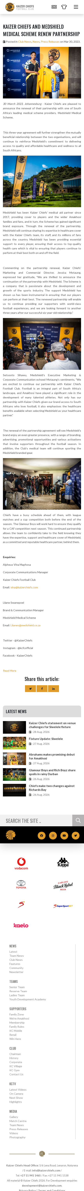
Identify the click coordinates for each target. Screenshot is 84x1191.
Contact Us (16, 1074)
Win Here (15, 1038)
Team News (16, 955)
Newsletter (16, 972)
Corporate (15, 1062)
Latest (13, 951)
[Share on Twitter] (30, 688)
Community (16, 968)
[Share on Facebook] (42, 688)
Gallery (13, 1117)
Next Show (16, 1097)
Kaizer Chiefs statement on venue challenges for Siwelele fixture (52, 725)
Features (14, 963)
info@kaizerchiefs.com (46, 1170)
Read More (9, 670)
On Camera (16, 1093)
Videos (13, 1133)
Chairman (15, 1054)
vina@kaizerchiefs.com (24, 587)
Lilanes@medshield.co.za (25, 625)
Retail (12, 1034)
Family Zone (16, 1014)
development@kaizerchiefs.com (42, 1185)
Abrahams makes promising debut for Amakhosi (52, 756)
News (36, 41)
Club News (24, 41)
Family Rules (16, 1026)
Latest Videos (18, 1089)
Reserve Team (18, 991)
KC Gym (14, 1070)
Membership (17, 1022)
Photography (17, 1137)
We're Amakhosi (19, 1018)
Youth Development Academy (27, 999)
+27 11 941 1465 (30, 1175)
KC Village (15, 1066)
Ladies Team (17, 995)
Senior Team (17, 987)
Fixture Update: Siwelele (46, 738)
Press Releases (50, 41)
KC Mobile (15, 1030)
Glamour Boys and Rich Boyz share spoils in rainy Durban (52, 772)
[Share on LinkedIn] (53, 688)
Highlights (15, 1101)
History (13, 1058)
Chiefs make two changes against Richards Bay (52, 787)
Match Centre (18, 1121)
